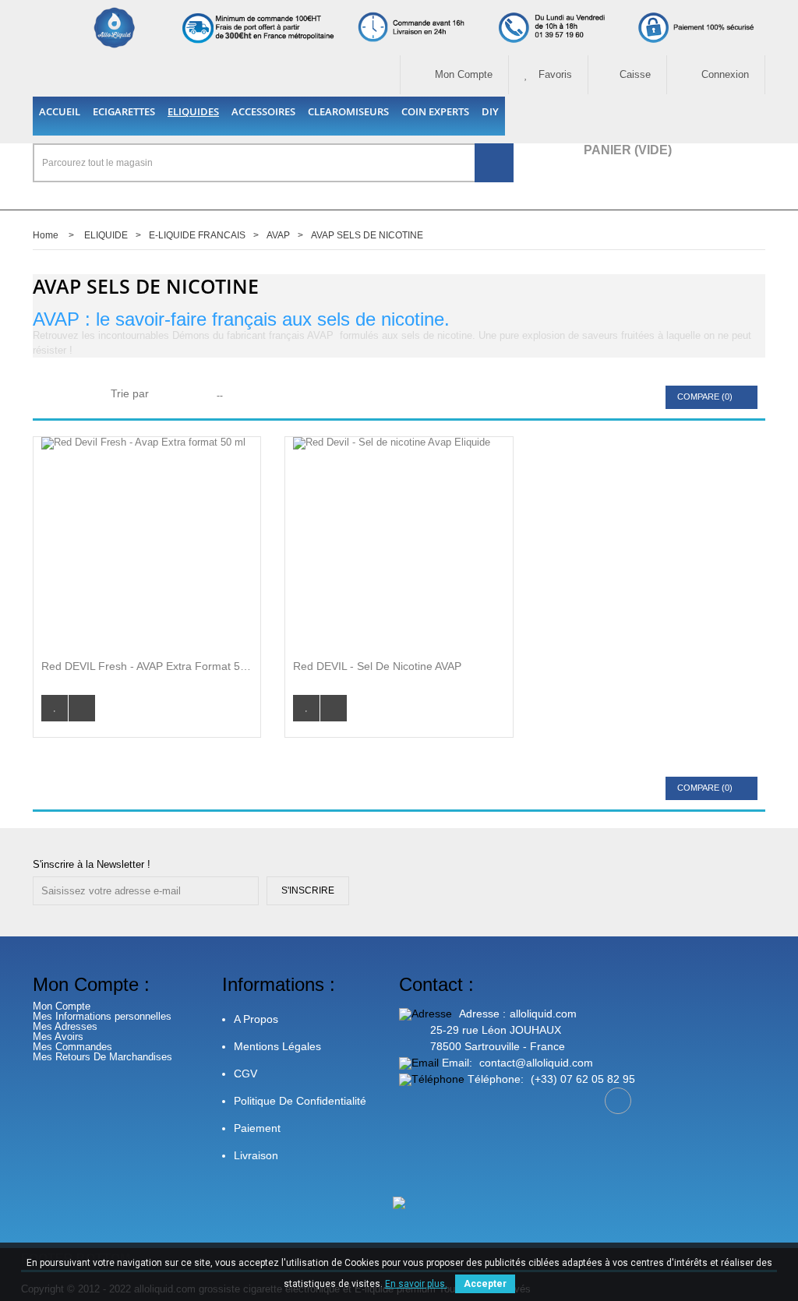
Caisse (635, 74)
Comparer (82, 708)
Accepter (485, 1283)
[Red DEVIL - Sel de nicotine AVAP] (398, 542)
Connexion (723, 74)
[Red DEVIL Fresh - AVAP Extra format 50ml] (146, 542)
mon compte (462, 74)
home (45, 235)
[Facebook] (618, 1101)
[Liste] (78, 395)
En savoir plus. (416, 1283)
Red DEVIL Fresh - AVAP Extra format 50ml (146, 666)
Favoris (553, 74)
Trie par (130, 393)
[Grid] (51, 395)
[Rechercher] (494, 162)
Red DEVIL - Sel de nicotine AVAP (377, 666)
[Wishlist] (54, 708)
